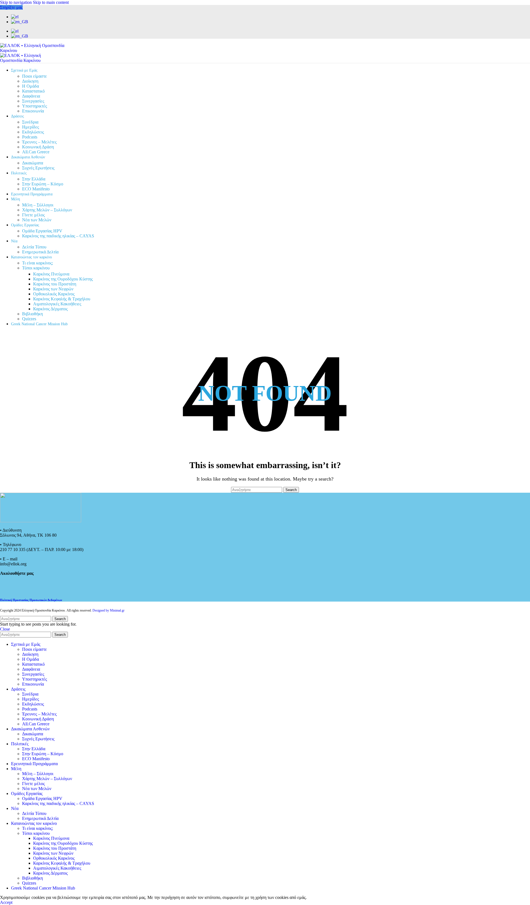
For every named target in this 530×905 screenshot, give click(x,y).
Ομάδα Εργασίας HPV (42, 231)
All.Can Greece (35, 151)
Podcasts (29, 137)
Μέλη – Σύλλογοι (37, 205)
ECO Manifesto (36, 189)
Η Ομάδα (30, 86)
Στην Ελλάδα (33, 179)
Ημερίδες (30, 127)
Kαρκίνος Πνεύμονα (51, 274)
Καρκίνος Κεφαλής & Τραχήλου (61, 299)
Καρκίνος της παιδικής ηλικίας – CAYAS (58, 236)
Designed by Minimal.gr (108, 610)
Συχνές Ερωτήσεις (38, 168)
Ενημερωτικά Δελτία (40, 252)
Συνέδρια (30, 122)
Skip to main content (51, 2)
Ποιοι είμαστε (34, 76)
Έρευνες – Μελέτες (39, 142)
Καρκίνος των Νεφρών (53, 289)
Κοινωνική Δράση (38, 147)
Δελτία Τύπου (34, 247)
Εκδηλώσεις (33, 132)
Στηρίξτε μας (11, 7)
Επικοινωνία (33, 111)
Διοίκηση (30, 81)
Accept (6, 902)
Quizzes (29, 318)
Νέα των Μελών (36, 219)
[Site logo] (34, 50)
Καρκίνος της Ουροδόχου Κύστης (63, 279)
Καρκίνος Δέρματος (50, 308)
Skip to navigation (16, 2)
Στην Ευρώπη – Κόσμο (42, 184)
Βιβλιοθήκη (32, 313)
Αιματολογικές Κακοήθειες (57, 303)
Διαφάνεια (31, 96)
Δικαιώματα (32, 163)
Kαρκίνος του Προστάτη (54, 284)
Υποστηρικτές (34, 106)
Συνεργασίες (33, 101)
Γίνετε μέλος (33, 215)
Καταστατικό (33, 91)
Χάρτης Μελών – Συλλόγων (47, 210)
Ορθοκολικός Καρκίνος (54, 294)
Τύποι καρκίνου (36, 268)
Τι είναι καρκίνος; (37, 263)
